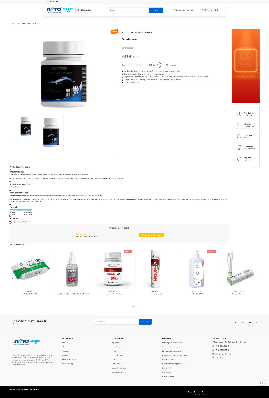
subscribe (145, 322)
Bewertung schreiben (151, 235)
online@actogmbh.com (222, 354)
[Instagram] (54, 2)
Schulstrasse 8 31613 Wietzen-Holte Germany (230, 342)
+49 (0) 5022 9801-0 (221, 346)
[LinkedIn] (59, 2)
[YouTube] (57, 2)
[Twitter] (51, 2)
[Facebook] (48, 2)
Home (11, 24)
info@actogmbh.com (221, 358)
